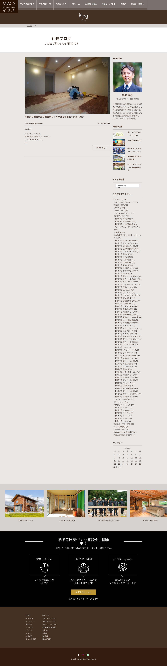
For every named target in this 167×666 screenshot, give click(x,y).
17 (123, 461)
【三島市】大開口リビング (124, 358)
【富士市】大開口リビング (124, 268)
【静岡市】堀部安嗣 (122, 219)
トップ (29, 26)
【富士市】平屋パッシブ (123, 287)
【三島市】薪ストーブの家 (124, 361)
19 (132, 461)
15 (115, 461)
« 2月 (115, 467)
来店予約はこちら (83, 592)
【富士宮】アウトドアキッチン (126, 328)
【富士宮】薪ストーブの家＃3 (126, 336)
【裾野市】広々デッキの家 (124, 380)
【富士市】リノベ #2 (122, 413)
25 (127, 464)
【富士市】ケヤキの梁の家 (124, 271)
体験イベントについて (49, 624)
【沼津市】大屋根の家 (122, 303)
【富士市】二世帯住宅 (122, 260)
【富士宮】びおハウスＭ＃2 (125, 350)
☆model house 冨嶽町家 (123, 432)
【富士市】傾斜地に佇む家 (124, 246)
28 (140, 464)
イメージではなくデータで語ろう (127, 227)
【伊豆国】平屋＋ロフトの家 (125, 372)
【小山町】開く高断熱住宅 (124, 388)
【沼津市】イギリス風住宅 (124, 306)
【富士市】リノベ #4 (122, 407)
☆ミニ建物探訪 (120, 427)
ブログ (123, 4)
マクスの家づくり (27, 4)
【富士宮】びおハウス (122, 347)
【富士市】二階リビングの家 (125, 295)
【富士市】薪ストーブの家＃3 (126, 276)
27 (136, 464)
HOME (28, 615)
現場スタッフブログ (49, 621)
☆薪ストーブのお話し (122, 424)
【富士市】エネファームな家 (125, 252)
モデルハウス (61, 4)
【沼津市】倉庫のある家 (123, 309)
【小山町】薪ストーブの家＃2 (126, 394)
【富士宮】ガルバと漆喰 (123, 334)
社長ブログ (117, 200)
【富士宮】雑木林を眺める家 (125, 314)
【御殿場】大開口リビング (124, 377)
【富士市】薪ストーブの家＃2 (126, 279)
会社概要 (29, 636)
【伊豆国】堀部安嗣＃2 (123, 221)
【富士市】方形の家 (122, 257)
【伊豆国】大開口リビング (124, 375)
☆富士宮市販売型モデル (123, 435)
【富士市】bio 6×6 (121, 273)
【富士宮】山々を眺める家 (124, 320)
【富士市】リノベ (121, 416)
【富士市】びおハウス (122, 293)
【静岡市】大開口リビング (124, 397)
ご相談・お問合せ (137, 4)
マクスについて (45, 4)
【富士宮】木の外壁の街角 (124, 323)
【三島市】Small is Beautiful (125, 356)
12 (132, 458)
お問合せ (45, 630)
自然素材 (117, 232)
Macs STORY (46, 639)
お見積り (45, 633)
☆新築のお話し (120, 216)
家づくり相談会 (31, 639)
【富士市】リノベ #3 (122, 410)
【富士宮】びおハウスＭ (123, 353)
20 (136, 461)
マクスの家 (29, 618)
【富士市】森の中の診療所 (124, 241)
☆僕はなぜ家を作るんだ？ (124, 202)
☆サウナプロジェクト (122, 213)
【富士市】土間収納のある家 (125, 249)
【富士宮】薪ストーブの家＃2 (126, 339)
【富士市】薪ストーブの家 (124, 282)
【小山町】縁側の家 (122, 386)
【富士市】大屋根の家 (122, 263)
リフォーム (75, 4)
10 (123, 458)
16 (119, 461)
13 (136, 458)
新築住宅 (29, 624)
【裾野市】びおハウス (122, 383)
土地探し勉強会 (91, 4)
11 (127, 458)
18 (127, 461)
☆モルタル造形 (120, 429)
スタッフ (29, 633)
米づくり (117, 208)
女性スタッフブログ (49, 618)
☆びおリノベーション (122, 405)
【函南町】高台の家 (122, 369)
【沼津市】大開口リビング (124, 312)
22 (115, 464)
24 (123, 464)
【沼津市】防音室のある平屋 (125, 301)
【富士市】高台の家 (122, 254)
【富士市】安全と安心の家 (124, 243)
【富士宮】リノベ (121, 418)
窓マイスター (119, 402)
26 (132, 464)
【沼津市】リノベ (121, 421)
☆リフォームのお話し (122, 399)
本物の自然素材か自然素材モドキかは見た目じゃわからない (54, 117)
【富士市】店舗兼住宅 (122, 298)
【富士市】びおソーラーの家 (125, 284)
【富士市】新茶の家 (122, 265)
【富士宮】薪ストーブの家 (124, 342)
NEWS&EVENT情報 (49, 627)
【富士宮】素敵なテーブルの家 (126, 317)
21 (140, 461)
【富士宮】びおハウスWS (124, 345)
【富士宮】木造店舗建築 (123, 224)
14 (140, 458)
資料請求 (45, 636)
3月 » (120, 467)
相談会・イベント (109, 4)
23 (119, 464)
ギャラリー (29, 630)
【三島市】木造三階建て (123, 364)
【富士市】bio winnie (122, 290)
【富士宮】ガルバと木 (122, 325)
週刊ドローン (119, 210)
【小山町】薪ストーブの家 (124, 391)
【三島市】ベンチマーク (123, 366)
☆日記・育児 (119, 205)
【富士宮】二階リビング (123, 331)
